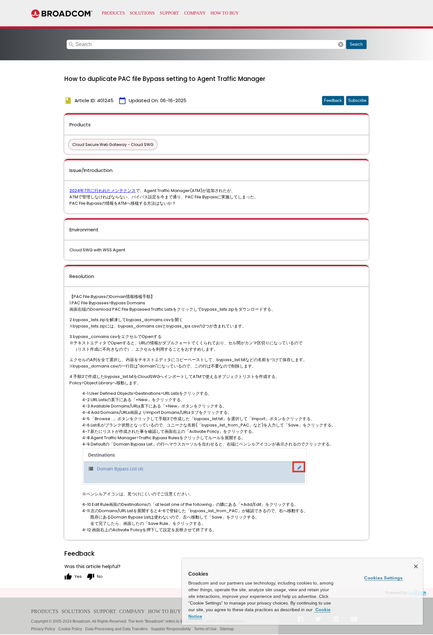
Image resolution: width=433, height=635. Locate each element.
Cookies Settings (383, 577)
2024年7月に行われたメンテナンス (102, 191)
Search (356, 44)
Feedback (333, 100)
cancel (341, 44)
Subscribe (357, 100)
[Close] (416, 566)
